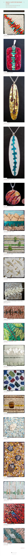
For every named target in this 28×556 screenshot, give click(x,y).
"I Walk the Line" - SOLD (9, 319)
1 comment (6, 342)
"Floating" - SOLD (7, 278)
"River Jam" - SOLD (7, 544)
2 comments (6, 320)
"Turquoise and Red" (8, 72)
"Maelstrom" (7, 438)
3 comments (6, 303)
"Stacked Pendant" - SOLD (9, 179)
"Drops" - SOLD (7, 123)
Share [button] (4, 36)
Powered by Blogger (14, 552)
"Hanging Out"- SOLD (8, 253)
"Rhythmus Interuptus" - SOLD (11, 413)
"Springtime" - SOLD (8, 499)
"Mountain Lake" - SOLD (9, 231)
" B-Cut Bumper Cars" (8, 391)
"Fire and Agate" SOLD (8, 206)
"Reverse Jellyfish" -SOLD (9, 524)
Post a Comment (7, 36)
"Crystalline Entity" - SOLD (10, 35)
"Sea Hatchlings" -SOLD (9, 477)
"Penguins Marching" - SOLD (10, 366)
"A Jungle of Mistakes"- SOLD (10, 341)
